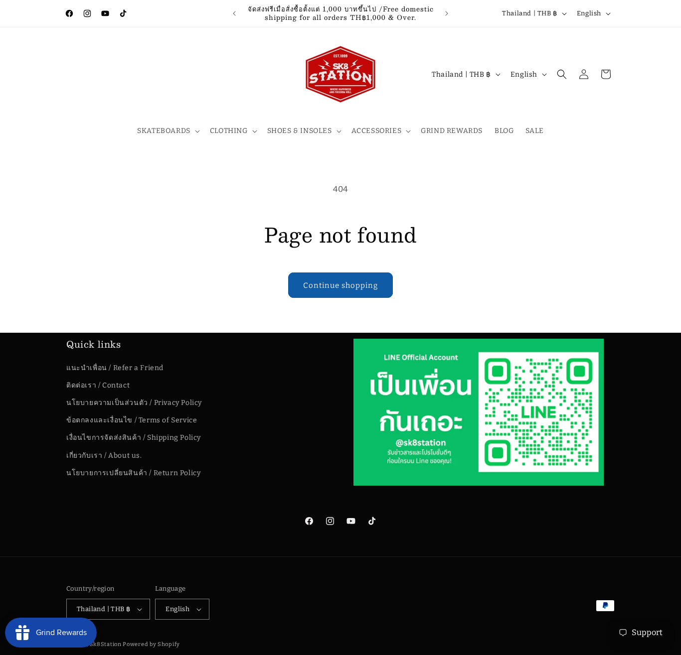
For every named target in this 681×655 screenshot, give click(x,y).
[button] (167, 131)
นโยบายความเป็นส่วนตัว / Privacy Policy (134, 402)
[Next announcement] (447, 13)
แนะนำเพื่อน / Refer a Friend (115, 368)
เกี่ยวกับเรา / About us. (104, 455)
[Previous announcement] (234, 13)
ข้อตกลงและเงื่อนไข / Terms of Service (131, 420)
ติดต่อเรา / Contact (98, 385)
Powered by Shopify (151, 644)
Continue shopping (340, 285)
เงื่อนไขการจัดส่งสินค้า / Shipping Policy (133, 437)
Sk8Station (106, 644)
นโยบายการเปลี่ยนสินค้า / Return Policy (133, 473)
